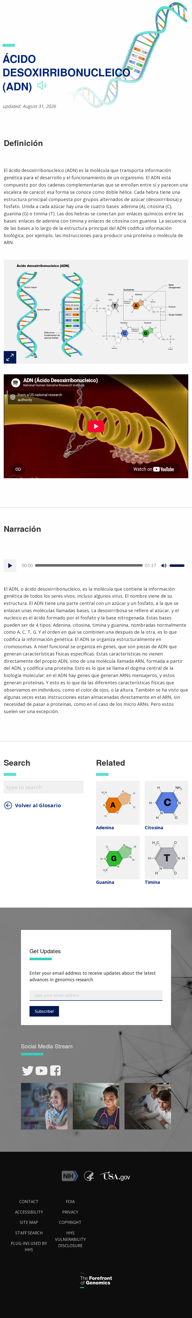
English (180, 663)
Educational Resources (74, 10)
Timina (152, 882)
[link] (28, 1071)
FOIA (70, 1201)
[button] (114, 1180)
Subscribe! (44, 1011)
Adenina (105, 828)
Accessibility (29, 1212)
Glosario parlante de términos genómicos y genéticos (139, 10)
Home (13, 10)
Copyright (70, 1222)
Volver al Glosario (38, 805)
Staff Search (29, 1233)
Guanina (105, 882)
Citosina (154, 828)
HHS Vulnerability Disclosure (70, 1239)
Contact (28, 1201)
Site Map (29, 1222)
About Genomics (37, 10)
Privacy (70, 1212)
